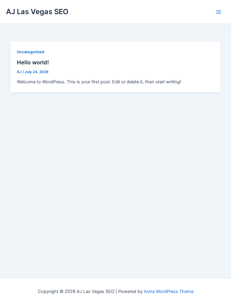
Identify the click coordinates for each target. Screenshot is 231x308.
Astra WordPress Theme (168, 291)
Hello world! (33, 62)
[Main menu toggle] (218, 12)
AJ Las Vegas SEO (37, 11)
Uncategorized (30, 52)
